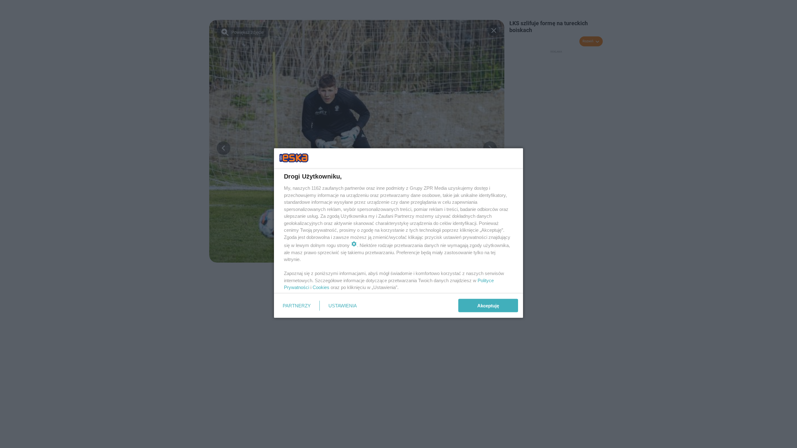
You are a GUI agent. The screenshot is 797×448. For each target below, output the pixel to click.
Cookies (321, 287)
